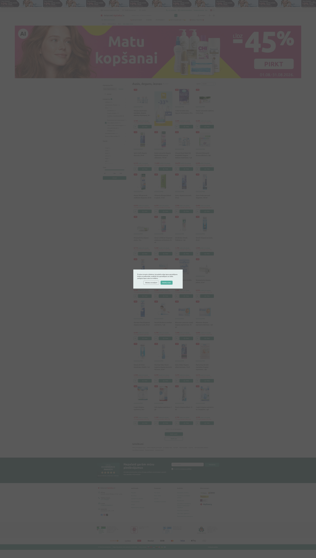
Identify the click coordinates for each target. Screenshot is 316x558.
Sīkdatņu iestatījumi (151, 282)
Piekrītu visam (166, 282)
